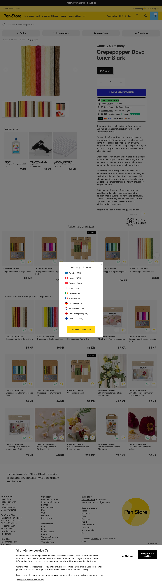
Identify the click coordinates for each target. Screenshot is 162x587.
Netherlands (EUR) (76, 309)
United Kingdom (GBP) (78, 314)
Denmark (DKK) (75, 283)
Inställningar (127, 556)
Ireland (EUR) (74, 293)
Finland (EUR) (74, 288)
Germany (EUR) (75, 303)
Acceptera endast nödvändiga (30, 580)
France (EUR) (74, 298)
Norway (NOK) (75, 278)
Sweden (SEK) (75, 273)
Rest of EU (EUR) (76, 319)
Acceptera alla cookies (147, 554)
